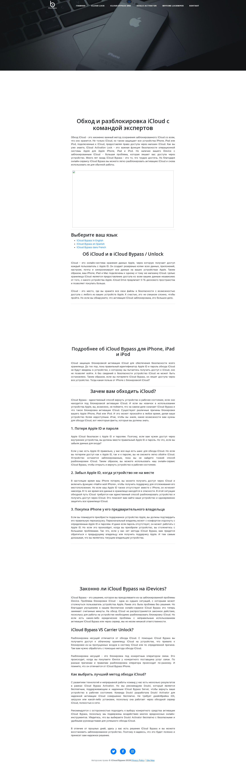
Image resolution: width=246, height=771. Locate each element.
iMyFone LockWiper (173, 6)
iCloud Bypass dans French (91, 247)
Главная (80, 6)
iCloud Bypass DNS (120, 6)
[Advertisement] (123, 98)
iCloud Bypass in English (90, 240)
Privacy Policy (137, 760)
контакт (194, 6)
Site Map (150, 760)
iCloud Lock (97, 6)
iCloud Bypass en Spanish (90, 243)
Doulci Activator (147, 6)
